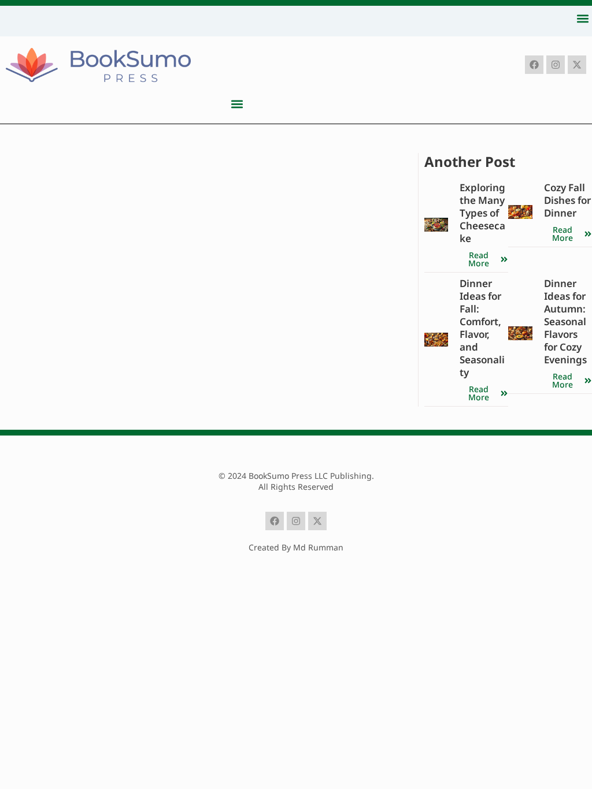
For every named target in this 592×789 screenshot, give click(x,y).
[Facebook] (534, 64)
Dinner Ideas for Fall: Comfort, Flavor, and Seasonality (482, 328)
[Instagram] (555, 64)
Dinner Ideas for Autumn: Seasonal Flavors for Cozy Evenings (565, 321)
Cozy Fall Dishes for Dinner (567, 200)
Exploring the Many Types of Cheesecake (482, 213)
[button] (582, 18)
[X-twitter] (577, 64)
